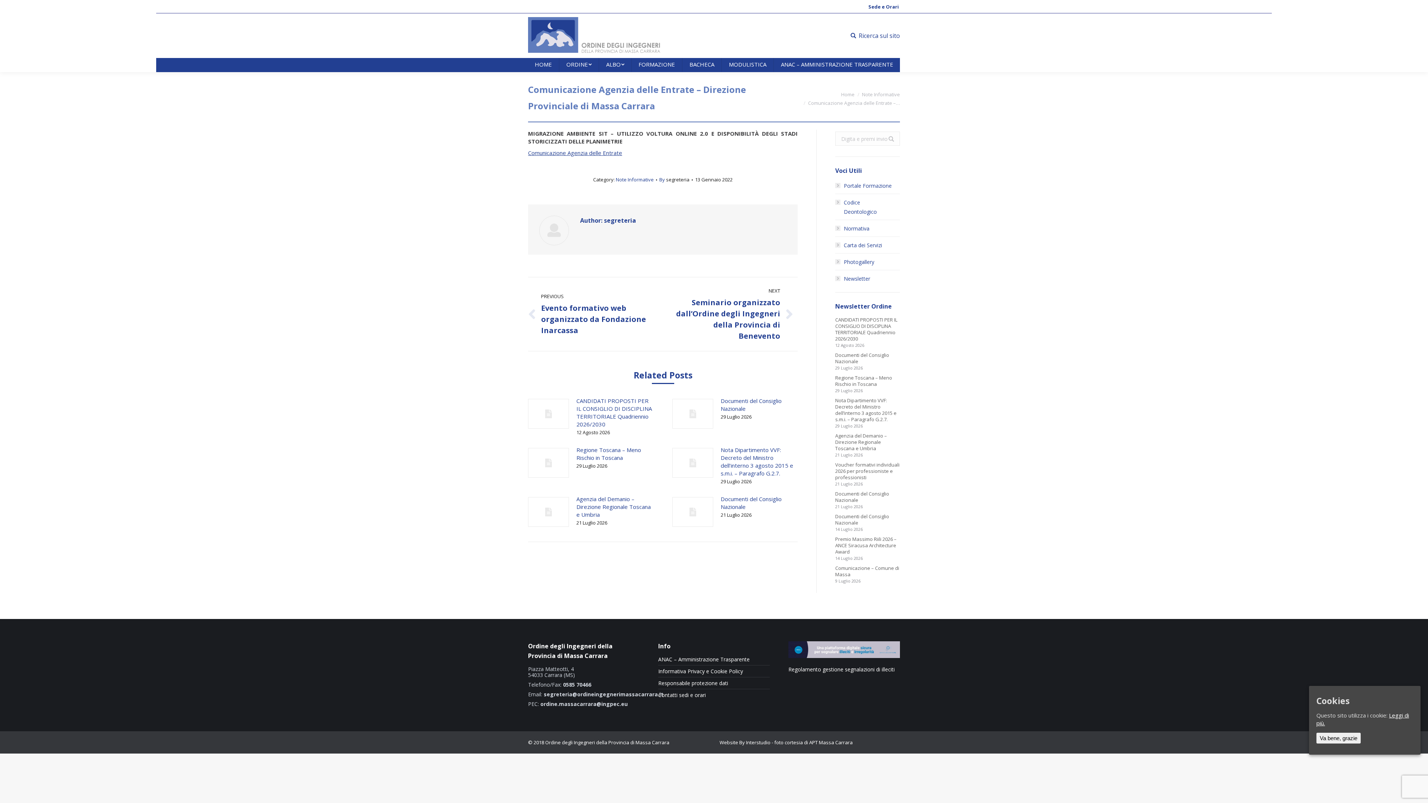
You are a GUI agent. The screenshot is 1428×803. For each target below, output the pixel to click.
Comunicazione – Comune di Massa (867, 571)
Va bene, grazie (1338, 738)
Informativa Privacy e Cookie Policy (700, 671)
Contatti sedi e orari (682, 695)
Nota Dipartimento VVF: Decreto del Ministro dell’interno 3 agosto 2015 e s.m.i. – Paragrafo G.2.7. (757, 461)
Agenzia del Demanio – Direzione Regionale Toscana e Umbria (613, 506)
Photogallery (859, 261)
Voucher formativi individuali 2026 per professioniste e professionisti (867, 471)
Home (848, 94)
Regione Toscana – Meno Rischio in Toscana (608, 453)
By (674, 179)
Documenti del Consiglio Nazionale (751, 404)
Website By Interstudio (745, 742)
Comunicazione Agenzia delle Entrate (575, 153)
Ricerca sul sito (879, 35)
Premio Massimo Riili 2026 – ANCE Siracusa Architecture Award (866, 545)
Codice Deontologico (860, 207)
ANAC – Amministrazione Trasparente (704, 659)
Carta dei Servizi (863, 245)
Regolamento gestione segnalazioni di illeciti (841, 669)
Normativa (856, 228)
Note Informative (881, 94)
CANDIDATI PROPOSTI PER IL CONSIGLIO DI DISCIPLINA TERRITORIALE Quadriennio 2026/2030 (614, 412)
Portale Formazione (868, 185)
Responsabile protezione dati (693, 683)
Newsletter (857, 278)
